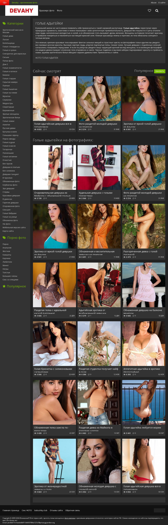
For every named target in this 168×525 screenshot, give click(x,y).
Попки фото (8, 61)
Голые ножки (8, 121)
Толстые (6, 272)
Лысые (6, 39)
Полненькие (8, 153)
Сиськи (6, 57)
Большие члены (10, 276)
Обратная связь (72, 510)
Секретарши (8, 107)
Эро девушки (8, 188)
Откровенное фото (11, 206)
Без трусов (7, 163)
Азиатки (6, 124)
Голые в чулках (9, 50)
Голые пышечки (10, 89)
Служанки (7, 100)
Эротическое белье (11, 117)
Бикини (6, 75)
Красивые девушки (11, 195)
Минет (6, 265)
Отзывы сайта (56, 510)
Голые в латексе (10, 71)
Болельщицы (9, 43)
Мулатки (6, 96)
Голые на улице (10, 217)
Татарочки (7, 149)
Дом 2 (5, 64)
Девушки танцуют (11, 174)
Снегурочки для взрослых (14, 53)
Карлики (6, 258)
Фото (59, 10)
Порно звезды (9, 139)
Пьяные (6, 85)
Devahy (21, 10)
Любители (7, 262)
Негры (5, 269)
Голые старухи (9, 78)
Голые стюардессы (11, 46)
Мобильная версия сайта (14, 227)
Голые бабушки (9, 213)
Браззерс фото (46, 10)
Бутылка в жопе (10, 131)
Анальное (7, 247)
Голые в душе (9, 142)
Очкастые (7, 160)
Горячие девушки (11, 202)
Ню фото (6, 224)
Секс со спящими (10, 279)
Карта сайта (8, 231)
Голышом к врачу (10, 135)
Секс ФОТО (27, 510)
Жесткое (6, 251)
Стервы (6, 192)
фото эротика (70, 518)
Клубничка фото (10, 185)
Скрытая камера (10, 82)
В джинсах (7, 199)
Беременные (8, 110)
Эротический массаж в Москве (13, 31)
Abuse (153, 2)
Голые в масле (9, 146)
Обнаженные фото (11, 181)
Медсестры (8, 103)
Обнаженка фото (10, 220)
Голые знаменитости (12, 68)
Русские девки (9, 128)
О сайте (161, 2)
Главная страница (11, 510)
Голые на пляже (10, 92)
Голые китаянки (10, 156)
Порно (5, 244)
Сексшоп (6, 209)
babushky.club (40, 510)
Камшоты (7, 255)
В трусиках (7, 178)
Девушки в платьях (11, 167)
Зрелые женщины (11, 114)
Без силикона (9, 170)
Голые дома (8, 36)
